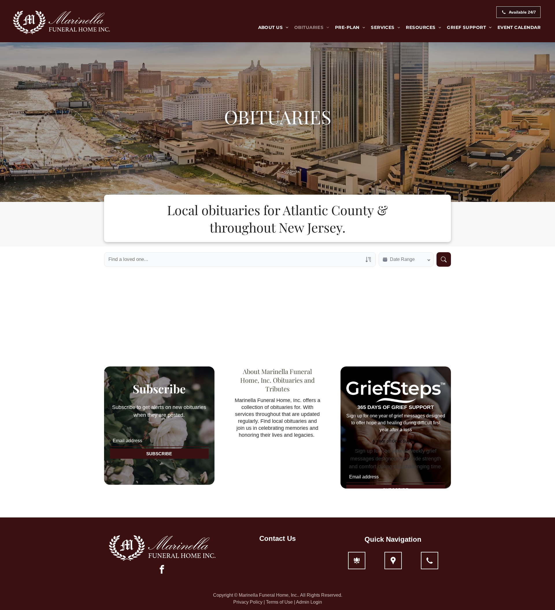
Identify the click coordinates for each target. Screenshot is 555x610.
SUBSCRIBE (159, 453)
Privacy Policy (247, 602)
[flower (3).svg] (357, 564)
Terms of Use (279, 602)
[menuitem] (273, 27)
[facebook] (162, 570)
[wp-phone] (429, 564)
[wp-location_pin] (393, 564)
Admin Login (309, 602)
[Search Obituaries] (443, 259)
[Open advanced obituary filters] (368, 259)
